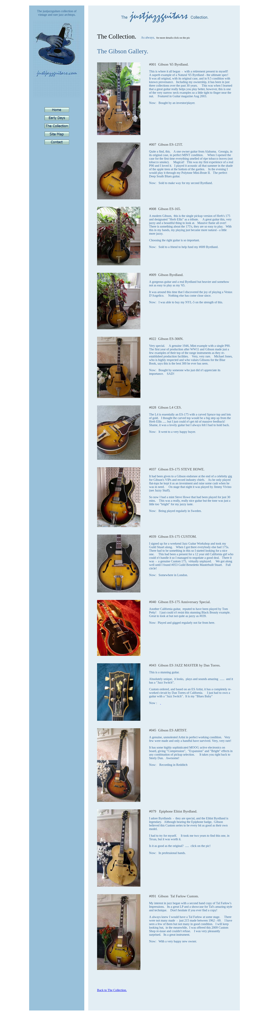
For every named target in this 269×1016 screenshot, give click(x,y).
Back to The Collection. (112, 990)
